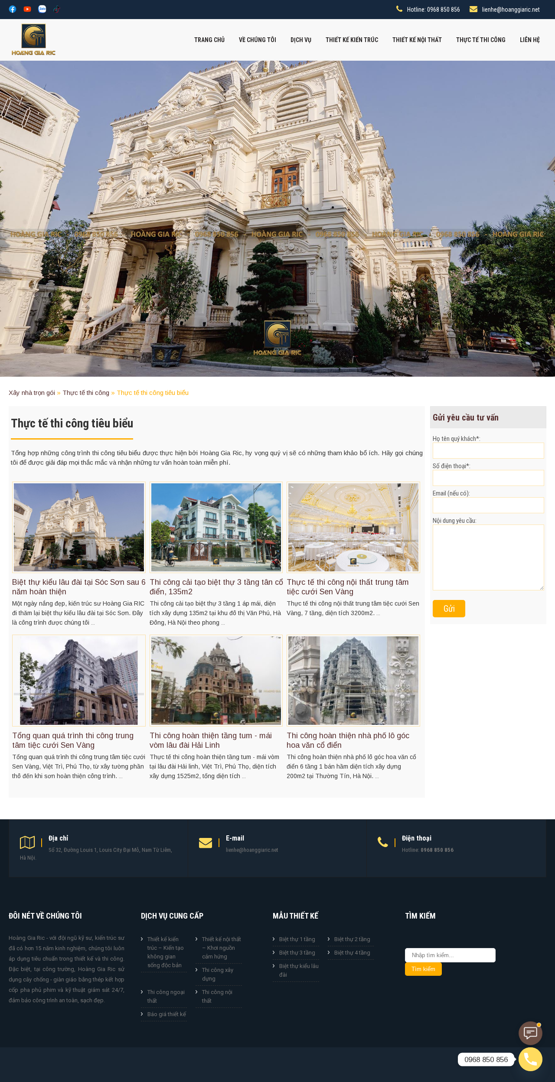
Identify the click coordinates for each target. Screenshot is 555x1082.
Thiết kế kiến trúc (352, 39)
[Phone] (530, 1059)
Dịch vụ (301, 39)
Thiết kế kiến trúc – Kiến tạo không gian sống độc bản (165, 952)
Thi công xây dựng (217, 974)
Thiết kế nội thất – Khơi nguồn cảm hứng (221, 948)
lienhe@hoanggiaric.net (511, 9)
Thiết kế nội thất (417, 39)
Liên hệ (530, 39)
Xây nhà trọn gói (32, 392)
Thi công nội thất (217, 996)
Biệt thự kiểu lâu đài (299, 970)
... (93, 623)
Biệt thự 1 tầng (297, 939)
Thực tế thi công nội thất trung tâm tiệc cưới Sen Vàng (348, 587)
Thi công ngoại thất (166, 996)
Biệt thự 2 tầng (352, 939)
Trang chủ (209, 39)
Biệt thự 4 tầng (352, 952)
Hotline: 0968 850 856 (433, 9)
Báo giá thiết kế (166, 1014)
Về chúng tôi (257, 39)
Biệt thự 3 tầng (297, 952)
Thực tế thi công (481, 39)
